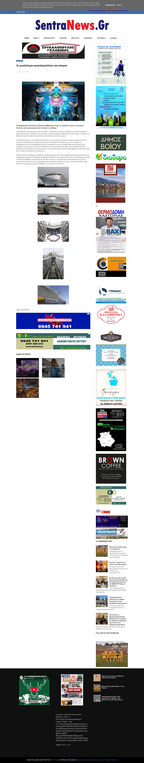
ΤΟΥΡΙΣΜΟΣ (101, 38)
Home (26, 38)
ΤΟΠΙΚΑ (35, 38)
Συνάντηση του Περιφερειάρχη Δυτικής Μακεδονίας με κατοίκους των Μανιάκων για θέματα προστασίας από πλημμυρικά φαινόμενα (117, 619)
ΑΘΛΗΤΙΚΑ (63, 38)
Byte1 (54, 760)
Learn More (110, 5)
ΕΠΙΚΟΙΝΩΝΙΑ (20, 12)
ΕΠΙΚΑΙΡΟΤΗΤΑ (49, 38)
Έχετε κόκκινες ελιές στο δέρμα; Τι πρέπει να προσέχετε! (113, 676)
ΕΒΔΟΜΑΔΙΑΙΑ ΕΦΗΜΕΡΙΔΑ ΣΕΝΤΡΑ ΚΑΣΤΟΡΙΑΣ (96, 760)
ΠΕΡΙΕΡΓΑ (19, 60)
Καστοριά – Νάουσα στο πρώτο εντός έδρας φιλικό (117, 563)
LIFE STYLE (75, 38)
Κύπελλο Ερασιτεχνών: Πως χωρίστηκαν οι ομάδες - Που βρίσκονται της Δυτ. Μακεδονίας (112, 698)
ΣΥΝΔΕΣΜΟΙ (88, 38)
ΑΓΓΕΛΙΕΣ (113, 38)
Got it (119, 5)
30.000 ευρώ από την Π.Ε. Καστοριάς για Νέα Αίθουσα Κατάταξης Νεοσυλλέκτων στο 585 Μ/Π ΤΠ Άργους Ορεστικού (118, 582)
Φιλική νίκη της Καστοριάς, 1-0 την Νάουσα (118, 548)
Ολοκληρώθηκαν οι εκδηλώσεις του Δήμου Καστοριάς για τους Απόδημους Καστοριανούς (118, 600)
